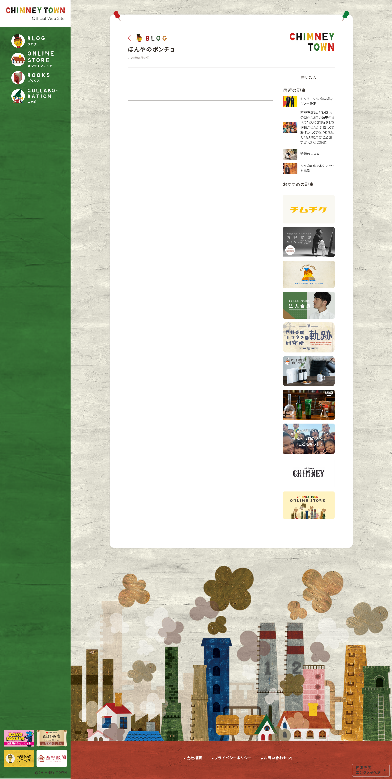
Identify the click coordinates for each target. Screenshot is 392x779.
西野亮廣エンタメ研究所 (369, 770)
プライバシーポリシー (233, 758)
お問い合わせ (275, 758)
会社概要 (194, 758)
